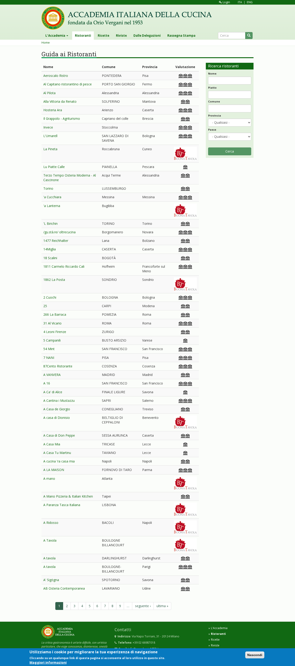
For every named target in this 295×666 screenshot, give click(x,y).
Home (45, 43)
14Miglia (49, 249)
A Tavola (49, 540)
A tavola (49, 558)
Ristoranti (83, 35)
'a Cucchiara (52, 197)
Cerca (229, 151)
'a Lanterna (51, 206)
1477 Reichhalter (55, 240)
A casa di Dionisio (56, 417)
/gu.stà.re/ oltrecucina (59, 232)
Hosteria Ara (52, 110)
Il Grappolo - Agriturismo (61, 118)
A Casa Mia (51, 444)
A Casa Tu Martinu (57, 452)
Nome (212, 73)
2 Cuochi (49, 297)
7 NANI (48, 357)
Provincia (214, 115)
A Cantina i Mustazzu (59, 400)
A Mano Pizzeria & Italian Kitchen (68, 496)
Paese (212, 129)
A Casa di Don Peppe (59, 435)
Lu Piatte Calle (54, 167)
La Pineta (50, 149)
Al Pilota (49, 93)
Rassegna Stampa (181, 35)
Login (226, 2)
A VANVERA (52, 374)
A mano (49, 478)
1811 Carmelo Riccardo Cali (63, 266)
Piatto (212, 87)
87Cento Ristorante (57, 366)
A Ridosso (50, 522)
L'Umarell (50, 136)
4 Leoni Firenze (54, 332)
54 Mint (49, 349)
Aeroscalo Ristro (55, 75)
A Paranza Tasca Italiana (61, 505)
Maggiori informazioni (48, 662)
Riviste (121, 35)
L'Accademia (55, 35)
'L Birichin (50, 223)
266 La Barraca (54, 314)
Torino (48, 188)
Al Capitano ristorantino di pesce (67, 84)
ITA (240, 2)
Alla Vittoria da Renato (60, 101)
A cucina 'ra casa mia (59, 461)
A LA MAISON (53, 470)
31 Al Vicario (52, 323)
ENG (250, 2)
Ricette (103, 35)
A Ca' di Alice (52, 392)
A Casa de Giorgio (56, 409)
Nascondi (254, 655)
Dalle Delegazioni (147, 35)
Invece (48, 127)
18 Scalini (50, 258)
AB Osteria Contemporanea (64, 588)
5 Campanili (52, 340)
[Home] (128, 18)
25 (45, 306)
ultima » (162, 606)
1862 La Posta (54, 279)
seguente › (143, 606)
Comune (214, 101)
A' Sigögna (51, 580)
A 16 (46, 383)
